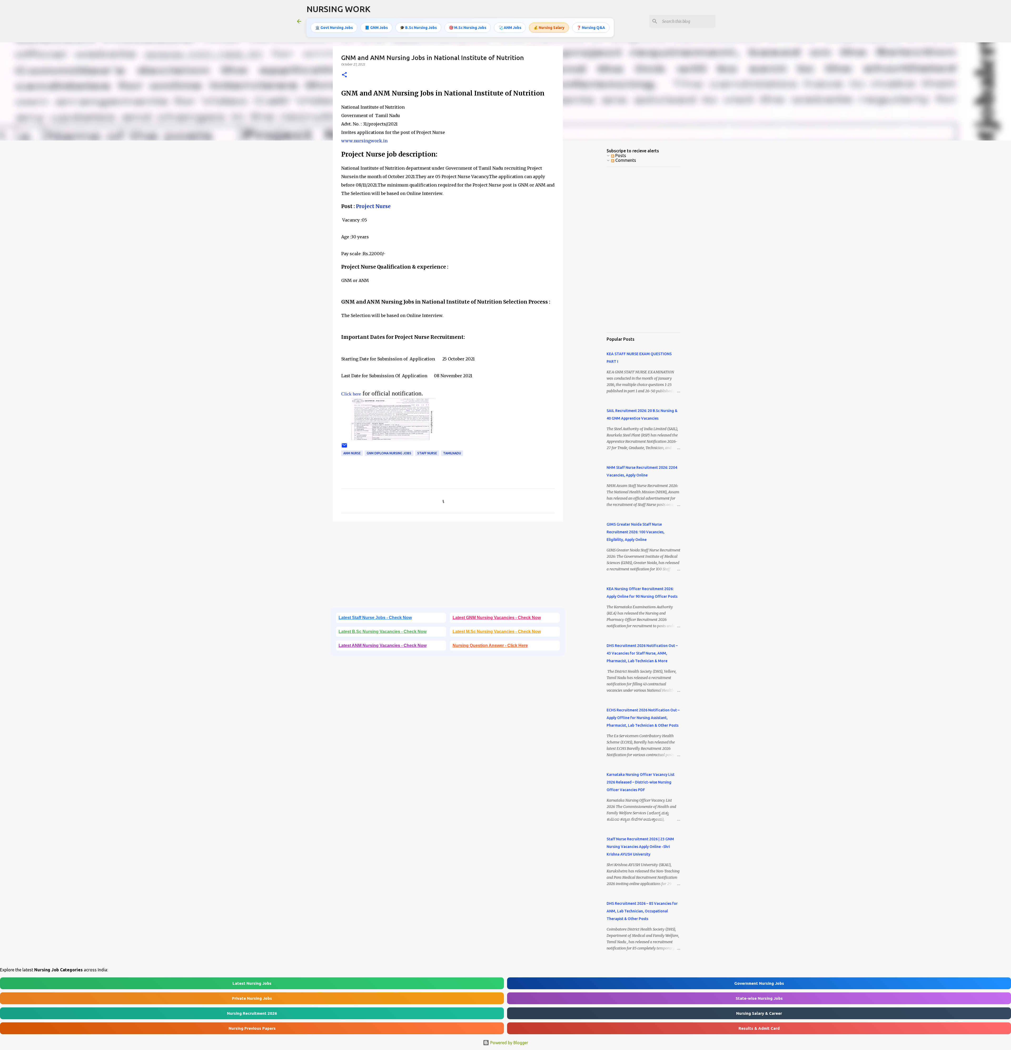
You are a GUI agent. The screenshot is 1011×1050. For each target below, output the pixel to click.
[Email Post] (344, 447)
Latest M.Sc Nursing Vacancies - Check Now (497, 631)
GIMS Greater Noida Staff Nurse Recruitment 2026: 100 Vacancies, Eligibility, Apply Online (636, 532)
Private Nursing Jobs (252, 998)
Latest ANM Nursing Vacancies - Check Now (383, 645)
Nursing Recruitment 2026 (252, 1013)
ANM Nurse (352, 453)
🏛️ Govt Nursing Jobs (334, 28)
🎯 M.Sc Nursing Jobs (467, 28)
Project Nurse (373, 206)
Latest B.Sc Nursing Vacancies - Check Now (383, 631)
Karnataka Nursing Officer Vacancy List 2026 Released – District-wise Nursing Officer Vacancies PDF (641, 782)
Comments (625, 160)
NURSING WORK (338, 9)
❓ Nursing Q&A (591, 28)
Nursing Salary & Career (759, 1013)
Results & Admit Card (759, 1028)
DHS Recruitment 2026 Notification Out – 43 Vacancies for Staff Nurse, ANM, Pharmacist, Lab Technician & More (642, 653)
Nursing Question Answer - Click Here (490, 645)
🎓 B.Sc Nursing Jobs (418, 28)
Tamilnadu (452, 453)
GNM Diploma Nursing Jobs (389, 453)
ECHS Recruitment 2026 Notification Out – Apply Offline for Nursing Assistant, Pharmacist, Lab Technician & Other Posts (643, 717)
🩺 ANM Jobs (509, 28)
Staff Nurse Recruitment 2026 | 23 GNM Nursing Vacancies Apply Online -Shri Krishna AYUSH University (640, 846)
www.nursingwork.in (364, 140)
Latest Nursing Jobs (251, 983)
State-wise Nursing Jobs (759, 998)
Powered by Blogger (508, 1042)
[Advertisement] (448, 566)
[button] (344, 75)
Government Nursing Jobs (759, 983)
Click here (351, 393)
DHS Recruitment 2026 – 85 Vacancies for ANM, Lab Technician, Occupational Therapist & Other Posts (642, 911)
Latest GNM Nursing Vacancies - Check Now (497, 617)
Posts (620, 155)
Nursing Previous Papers (252, 1028)
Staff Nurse (427, 453)
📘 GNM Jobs (376, 28)
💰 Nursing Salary (548, 28)
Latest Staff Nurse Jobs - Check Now (375, 617)
